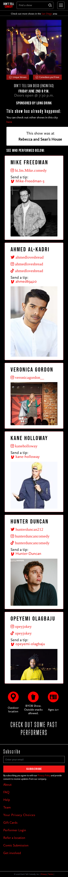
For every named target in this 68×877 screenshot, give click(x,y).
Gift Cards (10, 822)
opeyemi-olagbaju (30, 643)
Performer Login (14, 830)
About (7, 785)
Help (6, 800)
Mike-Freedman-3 (29, 181)
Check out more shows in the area (34, 13)
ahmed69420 (26, 281)
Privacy (44, 874)
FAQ (6, 792)
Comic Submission (16, 845)
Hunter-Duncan (28, 553)
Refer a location (14, 838)
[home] (8, 5)
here (9, 122)
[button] (60, 5)
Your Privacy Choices (19, 815)
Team (7, 807)
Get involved (12, 853)
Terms (50, 874)
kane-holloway (27, 456)
